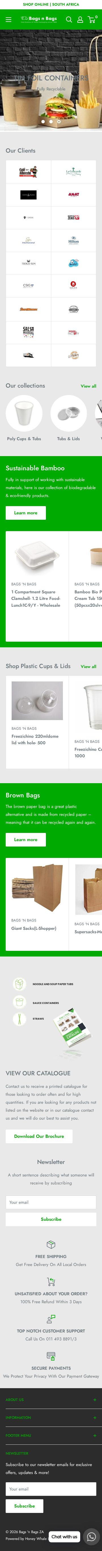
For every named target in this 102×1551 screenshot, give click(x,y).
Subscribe (51, 1219)
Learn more (25, 513)
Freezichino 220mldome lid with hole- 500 (35, 739)
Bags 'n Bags (23, 584)
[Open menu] (8, 19)
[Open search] (69, 19)
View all (88, 386)
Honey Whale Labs (40, 1538)
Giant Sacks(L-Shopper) (33, 928)
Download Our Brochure (39, 1136)
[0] (91, 19)
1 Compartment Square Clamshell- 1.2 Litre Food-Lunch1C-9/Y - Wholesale (35, 598)
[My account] (80, 19)
